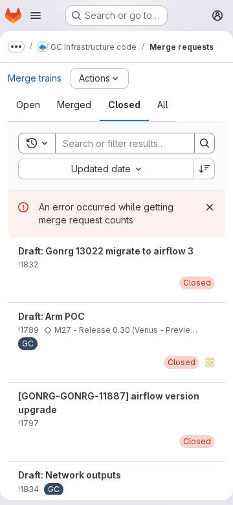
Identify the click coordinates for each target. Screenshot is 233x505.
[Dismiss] (209, 207)
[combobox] (106, 169)
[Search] (204, 143)
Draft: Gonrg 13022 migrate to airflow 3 (106, 250)
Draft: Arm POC (51, 316)
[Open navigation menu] (35, 15)
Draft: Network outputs (69, 474)
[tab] (28, 105)
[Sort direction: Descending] (204, 169)
